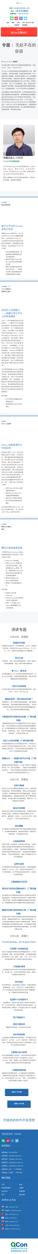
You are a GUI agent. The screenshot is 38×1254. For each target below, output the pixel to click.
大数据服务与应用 (19, 882)
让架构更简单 (19, 841)
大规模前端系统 (19, 1070)
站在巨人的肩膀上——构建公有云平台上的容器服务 (11, 313)
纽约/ (11, 1221)
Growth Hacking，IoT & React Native (19, 942)
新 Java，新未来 (19, 671)
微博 (16, 18)
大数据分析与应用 (19, 1052)
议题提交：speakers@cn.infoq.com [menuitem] (12, 1166)
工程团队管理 (19, 966)
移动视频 (19, 826)
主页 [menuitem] (3, 1184)
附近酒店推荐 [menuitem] (6, 1188)
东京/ (11, 1218)
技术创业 (19, 982)
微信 (12, 18)
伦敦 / (11, 1207)
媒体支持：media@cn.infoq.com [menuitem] (12, 1159)
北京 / (12, 1214)
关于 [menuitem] (3, 1194)
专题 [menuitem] (20, 1184)
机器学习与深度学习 (19, 999)
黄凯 (4, 421)
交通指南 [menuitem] (22, 1191)
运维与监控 (19, 864)
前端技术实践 (19, 643)
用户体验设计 (19, 1017)
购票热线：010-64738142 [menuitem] (10, 1152)
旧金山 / (12, 1229)
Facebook (21, 18)
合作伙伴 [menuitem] (4, 1191)
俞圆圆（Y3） (7, 286)
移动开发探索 (19, 808)
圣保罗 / (13, 1210)
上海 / (12, 1225)
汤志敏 (5, 202)
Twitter (25, 18)
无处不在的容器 (19, 686)
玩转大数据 (19, 785)
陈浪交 (5, 524)
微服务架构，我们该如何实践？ (19, 699)
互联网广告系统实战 (19, 949)
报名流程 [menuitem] (22, 1194)
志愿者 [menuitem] (21, 1188)
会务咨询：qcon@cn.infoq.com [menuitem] (11, 1156)
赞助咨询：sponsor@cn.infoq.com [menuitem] (12, 1162)
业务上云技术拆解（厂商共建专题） (19, 740)
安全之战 (19, 658)
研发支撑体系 (19, 1024)
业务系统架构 (19, 1034)
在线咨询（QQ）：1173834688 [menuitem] (11, 1169)
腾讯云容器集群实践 (11, 548)
